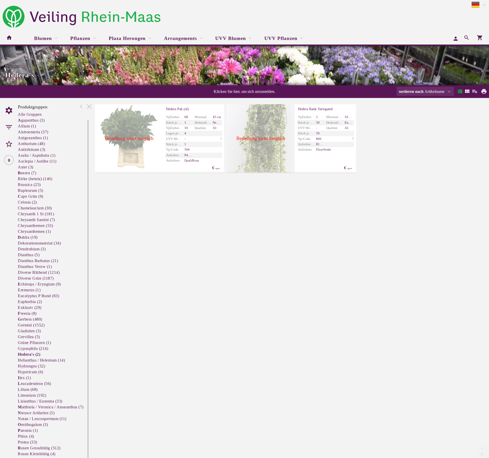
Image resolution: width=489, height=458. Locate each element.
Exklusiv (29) (30, 307)
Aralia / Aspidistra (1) (37, 155)
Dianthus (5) (28, 255)
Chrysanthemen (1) (34, 231)
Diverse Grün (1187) (36, 278)
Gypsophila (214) (33, 348)
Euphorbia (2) (30, 301)
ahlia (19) (28, 237)
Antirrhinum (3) (31, 149)
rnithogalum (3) (33, 424)
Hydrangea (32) (31, 366)
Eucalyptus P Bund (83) (38, 296)
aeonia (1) (28, 430)
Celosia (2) (27, 202)
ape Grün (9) (30, 196)
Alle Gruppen (30, 114)
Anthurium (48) (31, 143)
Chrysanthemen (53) (35, 225)
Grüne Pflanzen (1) (34, 342)
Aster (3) (25, 167)
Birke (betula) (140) (35, 179)
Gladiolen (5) (29, 331)
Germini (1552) (31, 325)
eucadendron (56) (34, 383)
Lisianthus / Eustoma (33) (40, 401)
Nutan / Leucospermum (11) (42, 419)
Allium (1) (27, 126)
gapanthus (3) (31, 120)
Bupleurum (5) (30, 190)
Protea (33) (27, 442)
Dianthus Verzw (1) (35, 266)
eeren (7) (27, 173)
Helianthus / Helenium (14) (41, 360)
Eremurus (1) (29, 290)
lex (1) (24, 378)
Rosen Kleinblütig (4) (37, 454)
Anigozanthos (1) (33, 138)
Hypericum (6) (30, 372)
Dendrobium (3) (32, 249)
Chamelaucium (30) (35, 208)
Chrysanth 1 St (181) (36, 214)
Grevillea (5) (29, 337)
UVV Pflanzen (280, 38)
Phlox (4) (26, 436)
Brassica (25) (29, 184)
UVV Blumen (230, 38)
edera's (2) (29, 354)
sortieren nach (412, 91)
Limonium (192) (32, 395)
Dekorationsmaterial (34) (39, 243)
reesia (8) (27, 313)
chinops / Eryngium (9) (39, 284)
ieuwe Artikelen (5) (36, 413)
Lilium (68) (28, 389)
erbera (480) (30, 319)
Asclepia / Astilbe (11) (37, 161)
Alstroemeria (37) (33, 132)
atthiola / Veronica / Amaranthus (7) (51, 407)
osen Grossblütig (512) (39, 448)
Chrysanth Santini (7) (36, 220)
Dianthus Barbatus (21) (38, 261)
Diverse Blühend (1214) (39, 272)
